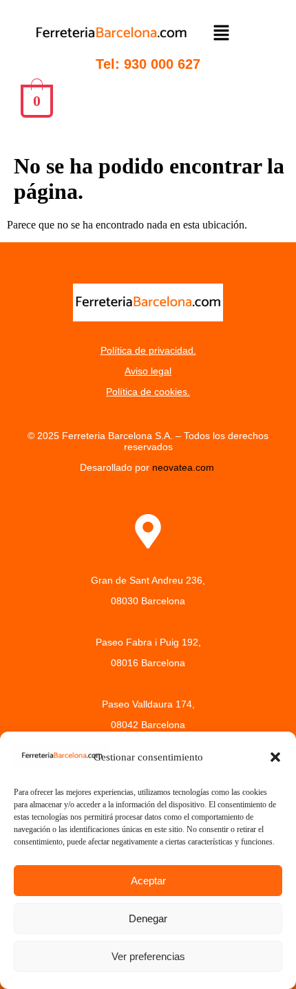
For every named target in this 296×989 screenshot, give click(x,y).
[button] (275, 757)
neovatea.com (184, 467)
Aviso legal (148, 370)
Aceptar (148, 880)
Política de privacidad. (148, 350)
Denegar (148, 918)
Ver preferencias (148, 956)
